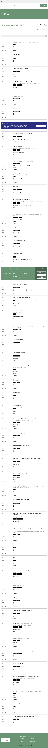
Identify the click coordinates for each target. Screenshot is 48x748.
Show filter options (36, 24)
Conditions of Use (29, 745)
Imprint (20, 745)
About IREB (22, 738)
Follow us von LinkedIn (41, 272)
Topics (44, 5)
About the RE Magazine (23, 740)
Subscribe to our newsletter (41, 277)
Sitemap (17, 745)
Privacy (23, 745)
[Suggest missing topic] (4, 1)
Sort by (2, 34)
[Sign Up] (1, 1)
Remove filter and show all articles (42, 29)
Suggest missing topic (41, 126)
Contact (21, 741)
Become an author (32, 741)
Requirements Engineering (9, 5)
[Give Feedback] (3, 1)
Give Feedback (31, 738)
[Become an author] (6, 1)
